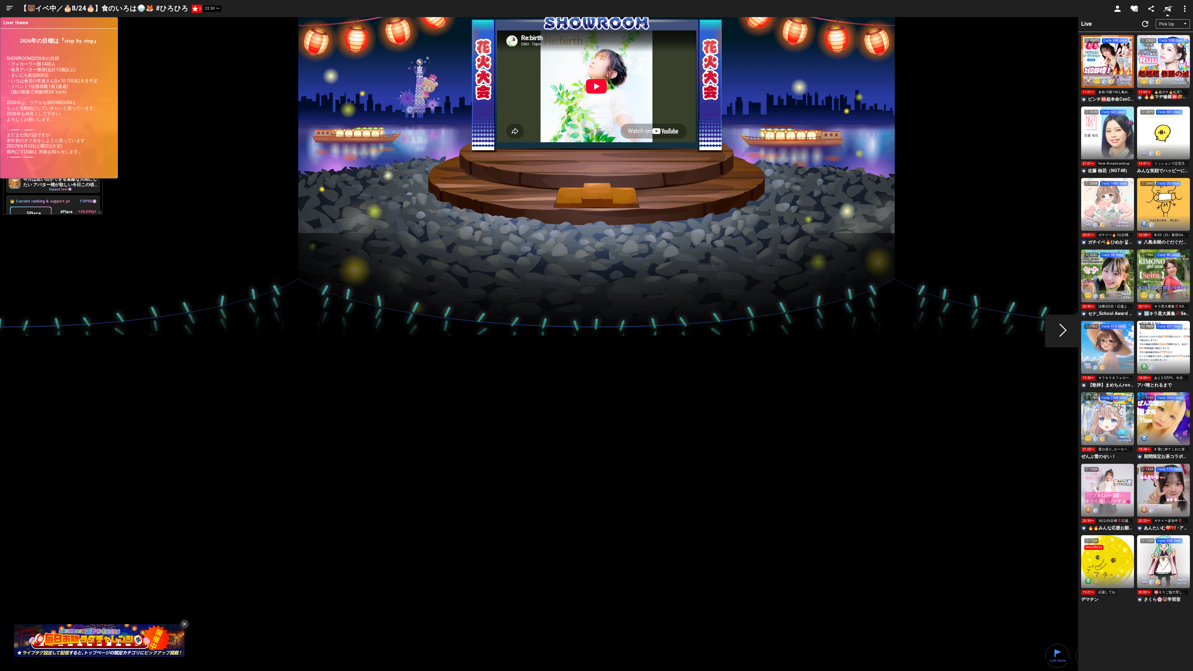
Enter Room (1108, 67)
